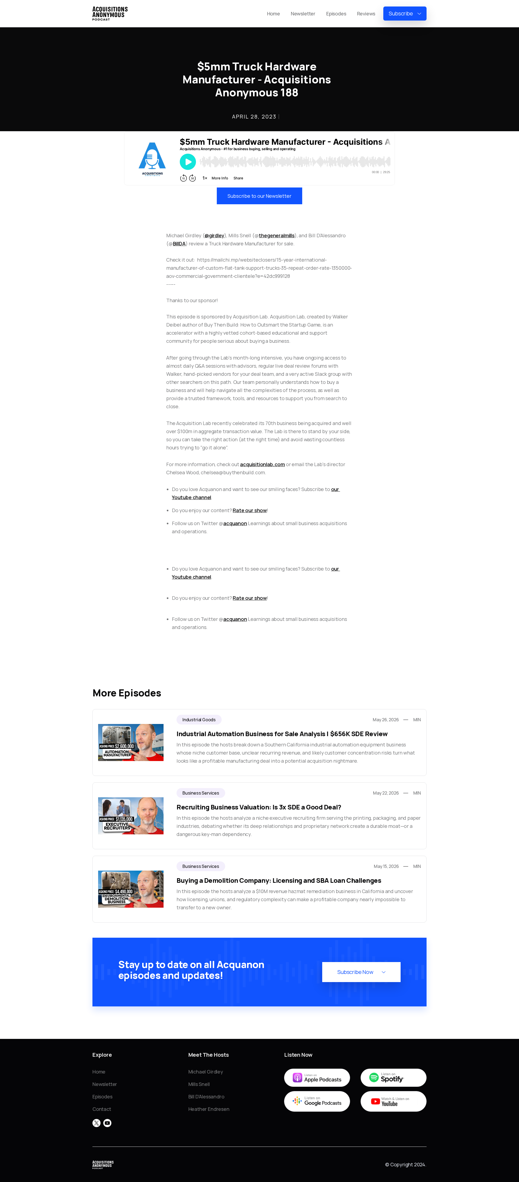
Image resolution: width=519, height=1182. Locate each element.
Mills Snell (199, 1084)
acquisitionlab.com (262, 464)
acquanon (235, 523)
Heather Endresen (208, 1109)
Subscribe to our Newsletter (259, 196)
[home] (110, 13)
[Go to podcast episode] (259, 742)
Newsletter (303, 13)
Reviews (366, 13)
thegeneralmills (276, 235)
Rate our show (250, 510)
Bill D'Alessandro (206, 1096)
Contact (101, 1109)
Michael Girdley (205, 1072)
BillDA (179, 243)
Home (273, 13)
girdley (216, 235)
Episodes (336, 13)
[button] (405, 13)
